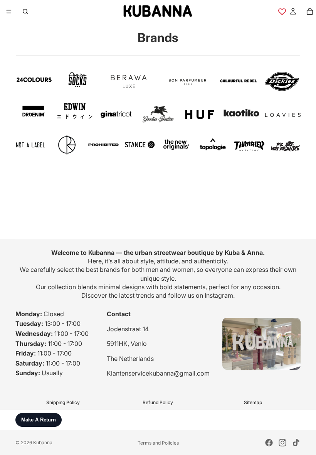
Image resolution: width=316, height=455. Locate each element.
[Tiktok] (296, 442)
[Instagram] (282, 442)
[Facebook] (269, 442)
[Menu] (9, 11)
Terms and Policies (158, 443)
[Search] (25, 11)
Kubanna (42, 442)
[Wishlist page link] (282, 11)
